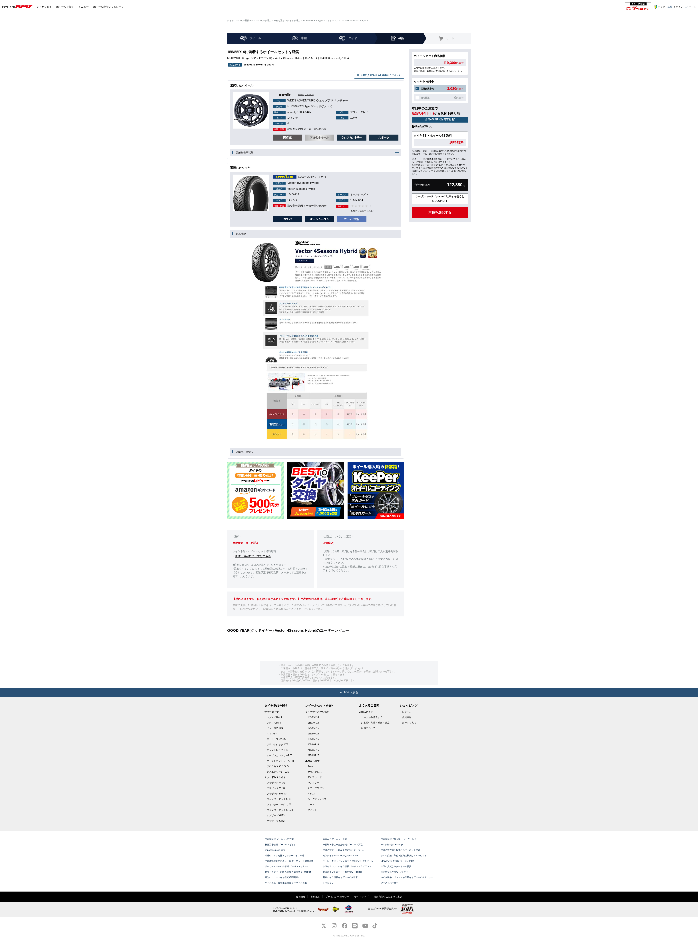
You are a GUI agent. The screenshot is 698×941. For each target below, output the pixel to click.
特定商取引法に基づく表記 (388, 896)
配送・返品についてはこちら (253, 556)
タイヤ (44, 6)
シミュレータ (108, 6)
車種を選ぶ (279, 20)
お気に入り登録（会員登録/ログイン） (380, 75)
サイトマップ (361, 896)
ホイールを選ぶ (263, 20)
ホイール (65, 6)
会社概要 (300, 896)
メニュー (84, 6)
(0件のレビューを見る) (362, 210)
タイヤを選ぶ (293, 20)
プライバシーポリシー (337, 896)
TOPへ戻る (351, 692)
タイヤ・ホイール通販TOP (240, 20)
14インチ (287, 117)
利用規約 (315, 896)
